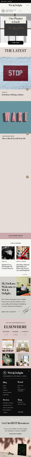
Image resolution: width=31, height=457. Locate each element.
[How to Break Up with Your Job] (15, 117)
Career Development (8, 136)
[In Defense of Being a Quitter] (15, 73)
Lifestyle (4, 92)
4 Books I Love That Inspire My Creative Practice (7, 266)
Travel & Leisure (21, 261)
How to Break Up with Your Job (13, 138)
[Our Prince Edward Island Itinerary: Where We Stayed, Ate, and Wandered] (22, 253)
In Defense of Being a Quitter (13, 95)
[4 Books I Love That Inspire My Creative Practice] (8, 253)
